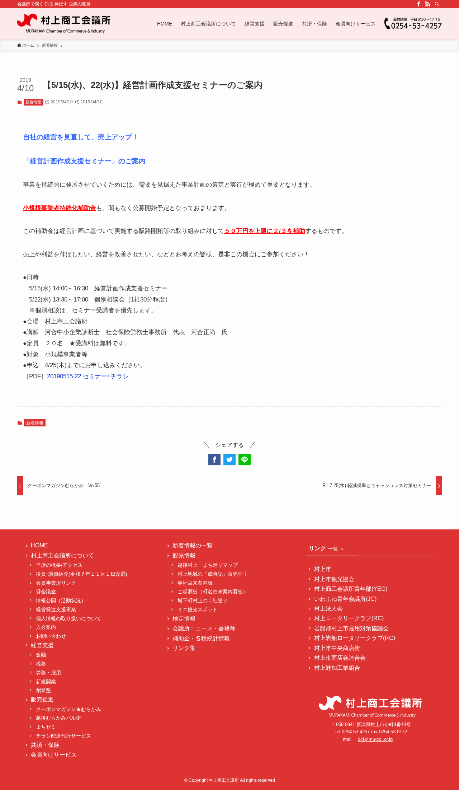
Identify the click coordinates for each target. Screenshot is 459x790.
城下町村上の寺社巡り (203, 600)
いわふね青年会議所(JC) (345, 599)
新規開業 (46, 681)
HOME (39, 545)
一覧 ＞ (336, 549)
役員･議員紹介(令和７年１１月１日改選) (81, 574)
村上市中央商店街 (337, 648)
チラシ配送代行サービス (63, 736)
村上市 (322, 569)
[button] (214, 459)
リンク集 (183, 648)
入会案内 (46, 627)
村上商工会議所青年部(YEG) (350, 589)
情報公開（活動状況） (61, 600)
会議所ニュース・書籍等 (204, 628)
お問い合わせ (51, 636)
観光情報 (183, 555)
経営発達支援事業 (56, 609)
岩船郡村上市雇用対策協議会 (351, 628)
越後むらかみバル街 (58, 718)
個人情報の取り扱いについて (68, 618)
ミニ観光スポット (198, 609)
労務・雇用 (48, 673)
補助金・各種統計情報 (201, 638)
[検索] (437, 4)
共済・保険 (45, 745)
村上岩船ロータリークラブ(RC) (354, 638)
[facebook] (418, 4)
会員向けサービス (54, 755)
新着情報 (33, 102)
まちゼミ (46, 727)
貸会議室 (46, 591)
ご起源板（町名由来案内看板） (213, 591)
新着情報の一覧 (192, 545)
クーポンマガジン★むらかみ (71, 709)
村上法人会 (328, 609)
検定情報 (183, 619)
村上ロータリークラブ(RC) (349, 618)
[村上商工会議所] (64, 24)
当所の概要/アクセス (59, 565)
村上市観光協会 (334, 579)
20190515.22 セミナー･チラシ (88, 376)
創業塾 (43, 690)
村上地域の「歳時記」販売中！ (213, 574)
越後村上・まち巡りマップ (208, 565)
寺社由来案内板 (195, 583)
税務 (41, 664)
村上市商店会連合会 (340, 658)
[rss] (427, 4)
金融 (41, 655)
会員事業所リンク (56, 583)
